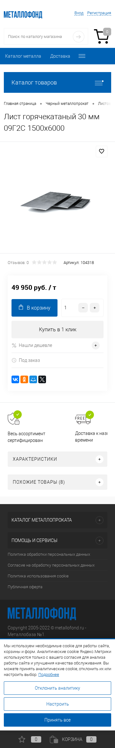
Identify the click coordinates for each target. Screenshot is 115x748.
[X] (42, 379)
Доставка (60, 56)
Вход (78, 13)
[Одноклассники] (24, 379)
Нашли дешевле (35, 345)
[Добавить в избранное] (101, 151)
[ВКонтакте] (15, 379)
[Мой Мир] (33, 379)
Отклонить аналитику (57, 688)
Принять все (57, 719)
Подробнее (48, 674)
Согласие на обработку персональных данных (51, 565)
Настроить (57, 704)
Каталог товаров (34, 82)
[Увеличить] (57, 198)
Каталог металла (23, 56)
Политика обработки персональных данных (49, 554)
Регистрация (99, 13)
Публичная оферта (25, 586)
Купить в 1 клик (57, 329)
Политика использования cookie (38, 576)
